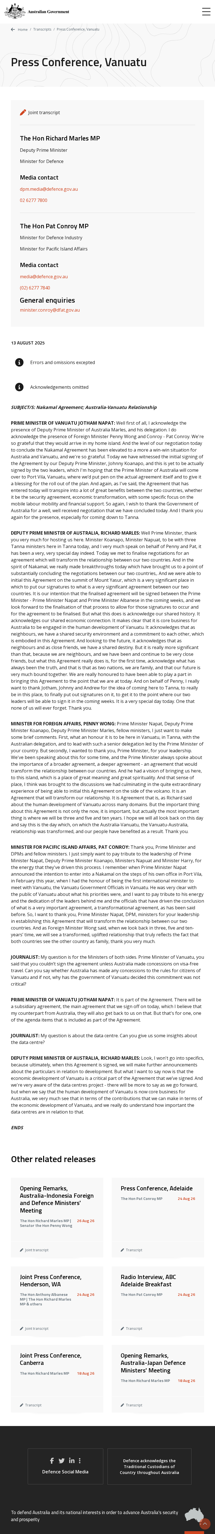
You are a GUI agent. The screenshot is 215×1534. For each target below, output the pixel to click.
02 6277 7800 (33, 200)
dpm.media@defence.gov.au (49, 189)
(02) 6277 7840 (35, 288)
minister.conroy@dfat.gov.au (50, 310)
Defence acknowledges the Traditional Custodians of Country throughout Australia (149, 1466)
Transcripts (42, 29)
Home (22, 29)
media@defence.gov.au (44, 276)
